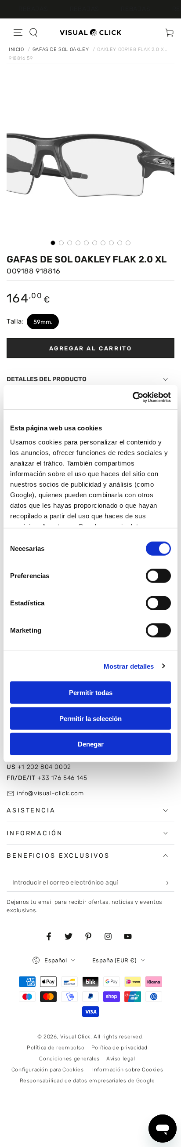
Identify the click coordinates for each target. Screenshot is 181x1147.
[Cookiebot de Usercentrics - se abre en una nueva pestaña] (132, 397)
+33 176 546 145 (47, 778)
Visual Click (75, 1037)
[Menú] (18, 32)
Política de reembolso (56, 1048)
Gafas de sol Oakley (61, 49)
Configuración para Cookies (47, 1070)
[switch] (158, 576)
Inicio (17, 49)
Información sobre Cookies (127, 1070)
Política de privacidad (119, 1048)
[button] (33, 32)
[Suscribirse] (167, 882)
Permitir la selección (90, 718)
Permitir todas (90, 692)
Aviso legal (120, 1059)
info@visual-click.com (50, 793)
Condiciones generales (69, 1059)
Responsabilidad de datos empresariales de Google (87, 1081)
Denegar (91, 744)
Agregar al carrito (90, 348)
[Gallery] (90, 166)
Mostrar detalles (129, 666)
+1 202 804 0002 (39, 767)
